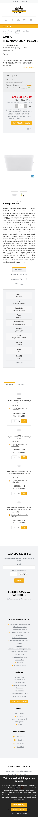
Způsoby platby (19, 677)
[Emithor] (12, 54)
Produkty (17, 31)
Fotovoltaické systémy (19, 627)
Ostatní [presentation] (21, 384)
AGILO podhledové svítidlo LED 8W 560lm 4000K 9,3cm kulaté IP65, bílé (19, 508)
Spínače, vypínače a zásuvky (19, 651)
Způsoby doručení (19, 680)
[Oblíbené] (24, 20)
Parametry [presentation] (19, 269)
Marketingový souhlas (19, 696)
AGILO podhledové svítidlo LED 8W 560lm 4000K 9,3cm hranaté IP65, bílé (19, 473)
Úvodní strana (7, 31)
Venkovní (7, 33)
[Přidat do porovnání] (28, 128)
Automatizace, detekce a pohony (20, 624)
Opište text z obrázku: (19, 570)
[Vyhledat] (12, 20)
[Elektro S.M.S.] (19, 10)
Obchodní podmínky (19, 685)
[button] (25, 106)
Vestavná (16, 33)
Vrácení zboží (20, 691)
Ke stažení (20, 716)
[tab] (19, 269)
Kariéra (20, 724)
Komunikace (19, 635)
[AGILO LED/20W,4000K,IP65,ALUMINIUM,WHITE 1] (19, 162)
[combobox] (16, 1)
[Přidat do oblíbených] (24, 128)
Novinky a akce (19, 722)
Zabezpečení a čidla (20, 665)
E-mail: (19, 564)
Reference (21, 737)
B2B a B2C (21, 743)
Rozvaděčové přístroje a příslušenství (19, 649)
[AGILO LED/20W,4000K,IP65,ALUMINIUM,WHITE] (19, 394)
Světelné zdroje (19, 654)
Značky (21, 740)
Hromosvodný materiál (20, 629)
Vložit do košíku (23, 123)
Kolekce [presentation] (9, 384)
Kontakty (20, 747)
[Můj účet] (6, 20)
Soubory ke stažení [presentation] (19, 274)
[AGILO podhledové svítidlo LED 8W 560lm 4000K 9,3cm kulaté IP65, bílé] (19, 502)
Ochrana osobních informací (19, 693)
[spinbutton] (21, 106)
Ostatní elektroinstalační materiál (20, 640)
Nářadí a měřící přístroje (19, 638)
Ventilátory (19, 662)
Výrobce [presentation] (19, 284)
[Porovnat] (18, 20)
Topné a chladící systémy (19, 657)
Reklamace (19, 688)
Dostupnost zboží (19, 682)
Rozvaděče (19, 646)
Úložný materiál (19, 660)
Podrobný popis (28, 67)
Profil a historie (19, 713)
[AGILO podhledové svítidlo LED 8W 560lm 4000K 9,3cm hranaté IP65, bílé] (19, 466)
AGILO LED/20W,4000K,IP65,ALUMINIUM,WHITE (19, 401)
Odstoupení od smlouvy (19, 701)
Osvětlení (26, 31)
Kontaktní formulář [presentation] (19, 279)
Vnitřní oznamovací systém (20, 719)
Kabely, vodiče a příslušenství (20, 632)
